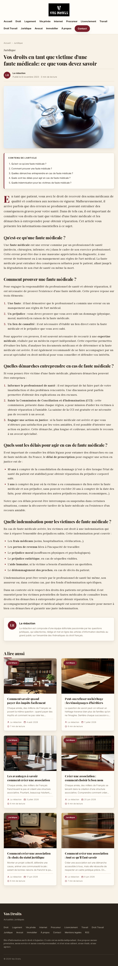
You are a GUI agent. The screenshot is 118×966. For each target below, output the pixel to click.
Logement (30, 21)
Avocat (39, 28)
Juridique (26, 28)
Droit (18, 21)
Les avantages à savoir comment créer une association (28, 778)
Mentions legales (73, 932)
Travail (103, 21)
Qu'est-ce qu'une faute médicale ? (28, 163)
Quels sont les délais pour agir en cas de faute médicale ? (40, 178)
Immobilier (52, 28)
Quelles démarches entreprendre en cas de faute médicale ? (42, 173)
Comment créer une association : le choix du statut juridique (29, 855)
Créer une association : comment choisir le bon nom (84, 778)
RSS (87, 932)
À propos (66, 28)
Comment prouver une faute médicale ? (31, 168)
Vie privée (45, 21)
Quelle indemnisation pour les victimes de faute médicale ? (41, 182)
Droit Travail (10, 28)
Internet (58, 21)
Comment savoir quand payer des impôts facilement (26, 701)
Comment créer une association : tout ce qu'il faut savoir (86, 855)
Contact (82, 28)
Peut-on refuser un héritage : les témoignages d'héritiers (84, 701)
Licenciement (88, 21)
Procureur (71, 21)
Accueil (8, 21)
